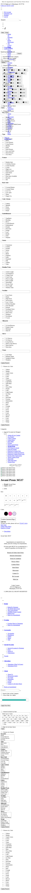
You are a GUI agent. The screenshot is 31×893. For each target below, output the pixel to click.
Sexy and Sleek (10, 151)
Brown (8, 415)
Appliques (8, 218)
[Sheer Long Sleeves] (6, 817)
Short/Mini (9, 282)
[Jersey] (4, 786)
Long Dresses (9, 144)
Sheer (7, 194)
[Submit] (20, 20)
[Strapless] (5, 825)
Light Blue (9, 381)
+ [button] (5, 433)
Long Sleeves (9, 342)
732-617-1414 (23, 523)
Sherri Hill (10, 459)
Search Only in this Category (11, 56)
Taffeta (8, 262)
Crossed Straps (10, 189)
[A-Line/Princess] (5, 805)
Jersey (7, 250)
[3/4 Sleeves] (6, 814)
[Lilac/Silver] (14, 514)
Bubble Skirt (9, 162)
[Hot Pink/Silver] (10, 514)
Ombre (8, 209)
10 (24, 73)
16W (20, 719)
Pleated (8, 174)
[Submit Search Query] (20, 690)
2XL (26, 102)
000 (5, 715)
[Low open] (5, 763)
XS (15, 99)
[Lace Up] (5, 761)
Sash (7, 235)
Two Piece (9, 154)
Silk (7, 260)
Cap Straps (9, 354)
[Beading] (5, 775)
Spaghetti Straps (10, 358)
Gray (7, 418)
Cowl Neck (9, 295)
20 (13, 80)
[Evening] (7, 740)
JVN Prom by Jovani (13, 448)
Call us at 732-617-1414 (7, 5)
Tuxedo (6, 656)
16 (20, 76)
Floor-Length (9, 279)
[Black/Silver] (6, 514)
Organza (8, 255)
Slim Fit (8, 330)
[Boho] (5, 744)
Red (7, 404)
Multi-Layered (10, 171)
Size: (2, 491)
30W (15, 96)
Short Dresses (9, 153)
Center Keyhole (10, 165)
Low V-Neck (9, 302)
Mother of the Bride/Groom (13, 124)
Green (7, 375)
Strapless (8, 314)
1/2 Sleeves (9, 338)
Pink (7, 395)
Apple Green (9, 373)
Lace (7, 232)
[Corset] (6, 755)
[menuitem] (17, 12)
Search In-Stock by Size (10, 65)
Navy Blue (9, 387)
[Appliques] (5, 774)
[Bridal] (7, 735)
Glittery (8, 203)
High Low (9, 169)
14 (6, 717)
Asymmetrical (9, 273)
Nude (7, 411)
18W (15, 89)
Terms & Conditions (15, 558)
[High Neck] (5, 800)
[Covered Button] (5, 758)
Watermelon (9, 401)
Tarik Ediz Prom (12, 460)
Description (7, 531)
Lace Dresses (9, 142)
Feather (8, 227)
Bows (7, 221)
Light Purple (9, 392)
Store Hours (15, 567)
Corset (7, 167)
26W (23, 93)
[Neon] (3, 769)
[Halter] (5, 799)
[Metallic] (3, 768)
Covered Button (10, 187)
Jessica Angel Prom (13, 444)
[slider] (27, 700)
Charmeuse (9, 245)
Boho (7, 140)
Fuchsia (8, 399)
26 (13, 83)
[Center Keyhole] (6, 754)
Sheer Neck (9, 312)
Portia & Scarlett (12, 449)
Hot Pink (8, 397)
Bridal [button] (6, 604)
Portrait (8, 307)
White (7, 422)
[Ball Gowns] (5, 743)
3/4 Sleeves (9, 340)
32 (13, 86)
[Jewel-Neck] (5, 802)
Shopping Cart (8, 13)
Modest (8, 146)
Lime (7, 376)
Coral (7, 408)
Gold (7, 413)
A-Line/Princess (10, 325)
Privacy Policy (15, 561)
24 (23, 717)
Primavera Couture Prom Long (16, 454)
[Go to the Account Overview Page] (1, 9)
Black (7, 416)
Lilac (7, 390)
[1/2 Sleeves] (6, 813)
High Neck (9, 298)
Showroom (15, 570)
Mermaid (8, 329)
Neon (7, 207)
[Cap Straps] (5, 820)
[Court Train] (4, 794)
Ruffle (7, 234)
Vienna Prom (11, 462)
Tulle (7, 264)
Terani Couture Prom (13, 457)
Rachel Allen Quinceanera (15, 455)
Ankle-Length (10, 272)
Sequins (8, 237)
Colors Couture (12, 438)
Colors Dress (11, 440)
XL (19, 102)
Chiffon (8, 246)
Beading (8, 220)
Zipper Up (9, 196)
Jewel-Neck (9, 300)
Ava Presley (11, 437)
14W (20, 86)
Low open (8, 192)
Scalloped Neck (10, 309)
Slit (7, 179)
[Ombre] (3, 771)
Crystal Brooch (10, 223)
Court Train (9, 277)
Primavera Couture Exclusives (16, 452)
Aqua (7, 378)
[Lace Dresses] (5, 746)
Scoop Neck (9, 311)
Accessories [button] (7, 630)
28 (20, 83)
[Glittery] (3, 766)
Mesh (7, 253)
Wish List (15, 579)
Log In (6, 17)
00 (14, 70)
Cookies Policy (15, 564)
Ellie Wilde (11, 441)
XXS (7, 99)
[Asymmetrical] (4, 791)
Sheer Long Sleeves (11, 343)
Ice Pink (8, 394)
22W (8, 720)
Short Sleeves (9, 345)
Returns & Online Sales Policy (15, 552)
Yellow (8, 369)
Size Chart (3, 525)
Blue (7, 385)
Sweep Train (9, 284)
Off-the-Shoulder (10, 304)
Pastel (7, 210)
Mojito (8, 371)
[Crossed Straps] (5, 760)
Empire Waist (9, 327)
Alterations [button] (7, 661)
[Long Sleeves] (6, 816)
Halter (7, 297)
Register (6, 15)
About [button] (6, 671)
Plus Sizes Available (11, 176)
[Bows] (5, 777)
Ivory (7, 409)
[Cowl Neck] (5, 797)
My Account (7, 12)
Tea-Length (9, 286)
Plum (7, 402)
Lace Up (8, 191)
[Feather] (4, 785)
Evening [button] (6, 620)
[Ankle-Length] (4, 789)
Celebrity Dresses (10, 164)
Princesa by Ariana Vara (14, 451)
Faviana (10, 443)
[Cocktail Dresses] (7, 738)
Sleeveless (8, 347)
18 (13, 717)
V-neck (8, 318)
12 (2, 717)
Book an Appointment (10, 687)
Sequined (8, 259)
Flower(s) (8, 228)
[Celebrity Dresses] (6, 752)
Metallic (8, 205)
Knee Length (9, 280)
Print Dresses (9, 149)
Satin (7, 257)
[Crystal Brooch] (5, 778)
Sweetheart (9, 316)
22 (20, 80)
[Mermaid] (5, 808)
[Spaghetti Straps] (5, 823)
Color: (2, 509)
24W (15, 93)
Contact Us (15, 573)
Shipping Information (15, 555)
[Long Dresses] (5, 747)
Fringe (7, 230)
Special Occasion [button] (9, 644)
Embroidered (9, 225)
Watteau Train (9, 287)
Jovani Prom (11, 446)
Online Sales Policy (6, 526)
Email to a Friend (5, 528)
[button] (7, 33)
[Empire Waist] (5, 806)
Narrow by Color (8, 366)
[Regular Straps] (5, 822)
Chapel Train (9, 275)
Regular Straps (10, 356)
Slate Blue (9, 383)
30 (8, 719)
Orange (8, 406)
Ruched (8, 178)
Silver (7, 420)
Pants (7, 147)
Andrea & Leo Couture (14, 435)
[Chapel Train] (4, 792)
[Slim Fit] (5, 809)
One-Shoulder (10, 305)
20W (23, 89)
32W (23, 96)
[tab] (17, 447)
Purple (7, 388)
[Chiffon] (4, 783)
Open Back (9, 172)
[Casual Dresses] (7, 737)
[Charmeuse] (4, 782)
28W (22, 720)
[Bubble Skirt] (6, 751)
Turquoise (8, 380)
